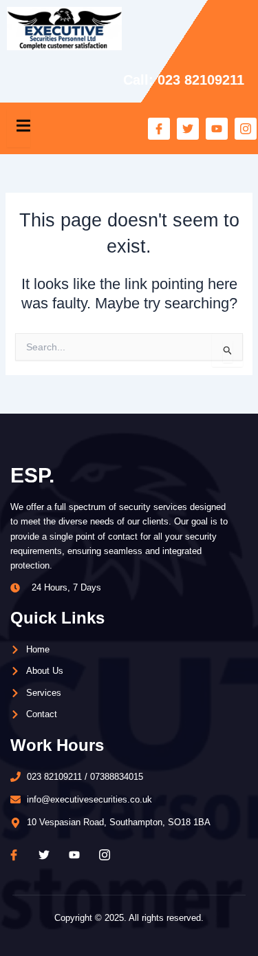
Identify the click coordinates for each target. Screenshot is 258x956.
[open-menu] (18, 128)
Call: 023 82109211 (183, 79)
